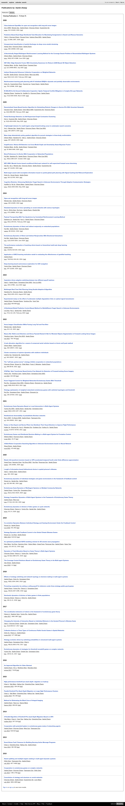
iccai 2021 (7, 448)
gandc (6, 464)
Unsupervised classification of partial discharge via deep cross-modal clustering (31, 44)
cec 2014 (7, 731)
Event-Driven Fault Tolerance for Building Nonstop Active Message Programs (29, 742)
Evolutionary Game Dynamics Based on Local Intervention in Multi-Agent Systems (31, 406)
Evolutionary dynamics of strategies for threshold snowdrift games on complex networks (34, 649)
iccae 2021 (7, 439)
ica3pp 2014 (8, 721)
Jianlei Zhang (24, 28)
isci (5, 86)
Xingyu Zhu (7, 373)
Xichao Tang (8, 46)
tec (5, 158)
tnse (5, 39)
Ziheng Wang (8, 56)
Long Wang (37, 780)
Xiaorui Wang (24, 703)
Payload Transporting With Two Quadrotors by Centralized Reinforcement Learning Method (34, 217)
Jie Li (5, 128)
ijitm (5, 250)
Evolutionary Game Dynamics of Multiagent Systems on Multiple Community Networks (33, 488)
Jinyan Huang (14, 175)
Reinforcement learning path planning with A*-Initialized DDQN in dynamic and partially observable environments (42, 81)
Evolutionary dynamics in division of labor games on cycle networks (27, 506)
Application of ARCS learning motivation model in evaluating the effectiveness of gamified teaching (37, 254)
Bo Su (13, 184)
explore (11, 2)
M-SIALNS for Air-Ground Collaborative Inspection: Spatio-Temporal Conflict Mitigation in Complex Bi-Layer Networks (43, 91)
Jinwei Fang (8, 462)
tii (4, 121)
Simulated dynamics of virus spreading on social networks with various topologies (31, 207)
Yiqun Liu (16, 703)
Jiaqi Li (6, 282)
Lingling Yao (8, 355)
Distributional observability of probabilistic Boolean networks (24, 415)
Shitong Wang (8, 436)
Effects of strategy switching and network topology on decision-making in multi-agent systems (36, 577)
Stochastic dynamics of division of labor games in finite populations (27, 595)
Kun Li (6, 210)
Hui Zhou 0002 (27, 462)
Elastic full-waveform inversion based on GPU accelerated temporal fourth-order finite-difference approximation (41, 460)
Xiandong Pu (17, 137)
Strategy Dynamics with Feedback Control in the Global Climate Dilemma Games (31, 532)
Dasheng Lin (8, 219)
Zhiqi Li (26, 642)
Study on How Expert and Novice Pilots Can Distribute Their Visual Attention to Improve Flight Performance (40, 425)
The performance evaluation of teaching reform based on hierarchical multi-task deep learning (35, 245)
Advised (12, 12)
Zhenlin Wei (36, 210)
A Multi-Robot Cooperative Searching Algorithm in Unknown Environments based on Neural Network (37, 443)
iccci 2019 (7, 528)
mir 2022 (7, 376)
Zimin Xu (7, 84)
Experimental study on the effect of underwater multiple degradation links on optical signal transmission (39, 299)
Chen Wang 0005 (28, 109)
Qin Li (15, 668)
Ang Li (6, 119)
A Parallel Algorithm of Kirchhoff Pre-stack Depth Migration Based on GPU (28, 717)
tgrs (5, 329)
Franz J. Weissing (35, 364)
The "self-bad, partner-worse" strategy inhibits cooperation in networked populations (32, 362)
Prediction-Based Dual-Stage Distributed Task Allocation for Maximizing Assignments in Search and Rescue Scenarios (43, 35)
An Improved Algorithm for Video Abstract (18, 665)
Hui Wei (6, 74)
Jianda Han (16, 219)
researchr (4, 2)
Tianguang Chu (36, 418)
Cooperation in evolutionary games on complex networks (23, 768)
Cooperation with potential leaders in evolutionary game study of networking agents (32, 726)
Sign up (122, 2)
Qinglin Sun (23, 623)
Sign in (117, 2)
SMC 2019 (7, 537)
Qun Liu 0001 (37, 282)
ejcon (5, 511)
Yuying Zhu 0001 (9, 408)
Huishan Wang (8, 65)
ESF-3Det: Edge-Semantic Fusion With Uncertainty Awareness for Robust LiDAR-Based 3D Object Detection (40, 63)
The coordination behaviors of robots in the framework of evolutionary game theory (32, 612)
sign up (11, 787)
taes (5, 222)
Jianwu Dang (13, 471)
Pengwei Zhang (18, 301)
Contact (10, 804)
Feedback (49, 804)
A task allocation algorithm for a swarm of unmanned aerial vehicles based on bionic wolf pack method (38, 343)
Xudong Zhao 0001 (36, 37)
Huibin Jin (7, 427)
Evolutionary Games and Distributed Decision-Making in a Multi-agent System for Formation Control (37, 434)
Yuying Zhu (16, 490)
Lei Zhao (7, 310)
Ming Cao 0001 (34, 74)
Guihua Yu (45, 427)
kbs (5, 268)
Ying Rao (35, 462)
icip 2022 (7, 338)
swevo (6, 231)
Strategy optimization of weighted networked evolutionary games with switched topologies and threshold (39, 390)
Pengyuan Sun (43, 462)
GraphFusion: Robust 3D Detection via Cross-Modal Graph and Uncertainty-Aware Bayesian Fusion (37, 144)
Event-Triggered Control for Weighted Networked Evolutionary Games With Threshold (32, 380)
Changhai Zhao (29, 684)
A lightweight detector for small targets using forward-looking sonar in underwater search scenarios (37, 126)
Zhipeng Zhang (29, 383)
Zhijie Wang (25, 364)
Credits (16, 804)
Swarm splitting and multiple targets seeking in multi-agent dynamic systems (30, 758)
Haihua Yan (20, 684)
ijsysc (5, 581)
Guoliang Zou (37, 427)
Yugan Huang (35, 84)
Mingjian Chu (28, 427)
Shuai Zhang (8, 446)
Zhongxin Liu (39, 383)
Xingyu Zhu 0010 (19, 336)
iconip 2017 (7, 635)
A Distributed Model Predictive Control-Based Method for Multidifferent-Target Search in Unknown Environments (41, 308)
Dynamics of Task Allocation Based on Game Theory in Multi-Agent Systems (29, 551)
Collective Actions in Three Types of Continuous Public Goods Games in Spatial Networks (34, 630)
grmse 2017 (8, 670)
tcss (5, 240)
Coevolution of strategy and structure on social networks (23, 777)
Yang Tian (20, 719)
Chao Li (6, 684)
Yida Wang (13, 684)
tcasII (5, 385)
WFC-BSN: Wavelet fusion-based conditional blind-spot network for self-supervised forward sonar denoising (40, 163)
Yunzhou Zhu (28, 301)
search (24, 2)
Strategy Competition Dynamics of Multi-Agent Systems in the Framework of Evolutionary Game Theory (38, 497)
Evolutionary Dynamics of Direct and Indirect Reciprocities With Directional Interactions (33, 235)
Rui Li (12, 310)
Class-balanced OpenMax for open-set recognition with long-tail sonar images (30, 25)
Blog (38, 804)
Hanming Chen (17, 462)
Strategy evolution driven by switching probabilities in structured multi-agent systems (33, 640)
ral (5, 67)
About (4, 804)
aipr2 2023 (7, 303)
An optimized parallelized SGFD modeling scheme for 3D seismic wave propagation (32, 541)
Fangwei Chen (32, 65)
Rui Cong (20, 210)
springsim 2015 (9, 686)
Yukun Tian (67, 544)
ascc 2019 (7, 565)
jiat (5, 483)
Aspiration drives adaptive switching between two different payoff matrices (29, 280)
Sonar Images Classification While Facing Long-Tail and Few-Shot (26, 324)
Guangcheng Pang (16, 84)
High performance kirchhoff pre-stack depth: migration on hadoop (26, 681)
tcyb (5, 77)
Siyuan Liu (18, 364)
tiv (4, 112)
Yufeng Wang (32, 544)
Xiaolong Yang (15, 614)
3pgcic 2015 (8, 705)
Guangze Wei (13, 119)
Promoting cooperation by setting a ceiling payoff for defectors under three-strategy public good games (39, 586)
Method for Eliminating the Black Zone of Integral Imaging (23, 700)
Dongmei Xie (16, 355)
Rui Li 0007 (7, 418)
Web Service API (30, 804)
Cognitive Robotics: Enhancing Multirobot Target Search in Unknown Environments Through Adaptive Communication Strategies (47, 182)
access (6, 429)
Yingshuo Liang (9, 336)
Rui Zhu (6, 383)
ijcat (5, 259)
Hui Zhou (14, 544)
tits (5, 96)
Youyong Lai (26, 84)
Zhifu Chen (7, 761)
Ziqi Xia (6, 165)
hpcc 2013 (7, 747)
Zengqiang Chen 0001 (25, 282)
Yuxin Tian (36, 301)
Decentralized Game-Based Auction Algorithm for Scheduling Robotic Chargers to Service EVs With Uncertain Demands (44, 107)
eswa (5, 30)
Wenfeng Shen (22, 668)
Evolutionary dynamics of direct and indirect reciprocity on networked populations (31, 226)
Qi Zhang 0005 (16, 418)
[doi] (21, 30)
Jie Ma (16, 65)
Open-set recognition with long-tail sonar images (20, 198)
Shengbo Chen (32, 668)
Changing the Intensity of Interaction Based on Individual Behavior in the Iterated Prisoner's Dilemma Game (40, 621)
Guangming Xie (44, 28)
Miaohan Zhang (9, 93)
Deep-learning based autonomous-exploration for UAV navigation (26, 264)
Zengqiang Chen (15, 392)
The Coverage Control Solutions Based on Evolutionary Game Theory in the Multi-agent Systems (36, 560)
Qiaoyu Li (18, 509)
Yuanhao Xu (18, 93)
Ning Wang (7, 544)
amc (5, 212)
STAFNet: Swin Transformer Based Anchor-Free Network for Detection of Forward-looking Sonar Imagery (39, 371)
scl (5, 357)
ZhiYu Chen (12, 210)
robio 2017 (7, 616)
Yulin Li (6, 37)
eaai (5, 168)
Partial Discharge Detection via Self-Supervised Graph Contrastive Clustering (29, 116)
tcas (5, 502)
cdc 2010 (7, 763)
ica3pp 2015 (8, 696)
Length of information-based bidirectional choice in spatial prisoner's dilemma (30, 469)
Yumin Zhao (8, 266)
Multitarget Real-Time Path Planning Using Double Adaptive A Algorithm (28, 289)
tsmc (5, 58)
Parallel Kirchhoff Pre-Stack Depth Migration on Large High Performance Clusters (31, 691)
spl (5, 149)
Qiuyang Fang (24, 37)
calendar (18, 2)
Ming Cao (16, 500)
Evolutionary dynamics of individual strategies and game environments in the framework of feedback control (40, 478)
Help (21, 804)
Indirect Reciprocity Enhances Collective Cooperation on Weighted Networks (29, 72)
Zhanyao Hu (15, 427)
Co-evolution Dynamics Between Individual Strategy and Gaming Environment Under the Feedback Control (39, 523)
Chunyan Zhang (34, 28)
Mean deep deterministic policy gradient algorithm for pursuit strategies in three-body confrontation (37, 135)
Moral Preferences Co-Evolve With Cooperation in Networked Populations (28, 154)
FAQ (43, 804)
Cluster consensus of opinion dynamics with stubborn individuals (26, 352)
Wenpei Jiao (15, 28)
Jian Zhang (7, 563)
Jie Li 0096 (7, 28)
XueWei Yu (26, 93)
